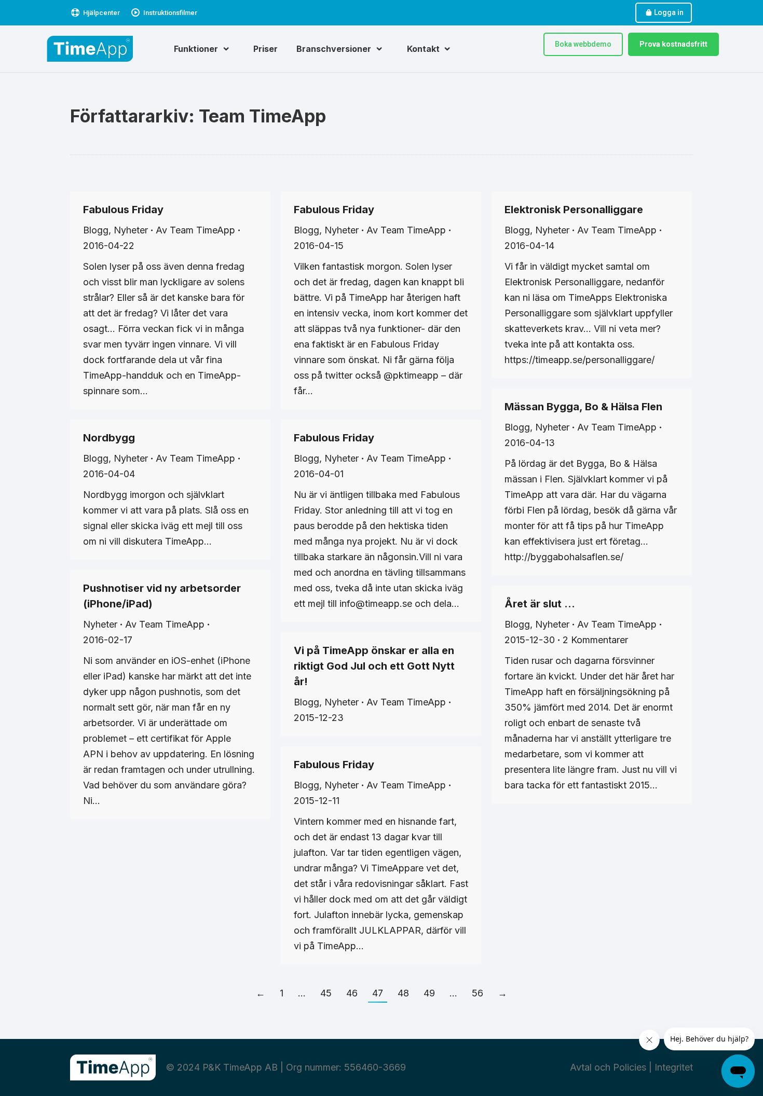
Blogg (95, 230)
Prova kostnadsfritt (673, 44)
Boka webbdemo (583, 44)
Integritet (674, 1067)
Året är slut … (540, 604)
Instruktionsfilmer (170, 13)
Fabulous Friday (123, 209)
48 (403, 993)
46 (352, 993)
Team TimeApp (262, 116)
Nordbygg (109, 438)
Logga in (669, 12)
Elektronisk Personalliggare (574, 209)
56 (477, 993)
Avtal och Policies (608, 1067)
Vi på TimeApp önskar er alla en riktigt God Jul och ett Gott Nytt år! (374, 666)
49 (429, 993)
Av (195, 230)
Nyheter (131, 230)
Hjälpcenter (101, 13)
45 (326, 993)
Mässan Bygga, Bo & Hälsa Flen (583, 406)
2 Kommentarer (595, 639)
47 (377, 993)
